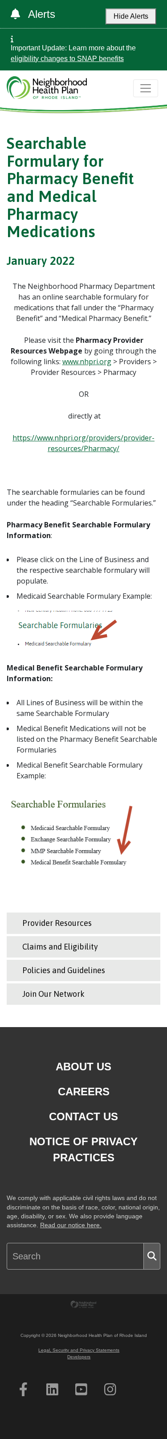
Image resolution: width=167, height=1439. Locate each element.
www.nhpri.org (86, 361)
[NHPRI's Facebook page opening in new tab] (23, 1389)
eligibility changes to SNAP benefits (67, 58)
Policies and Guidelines (63, 970)
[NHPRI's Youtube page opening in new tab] (81, 1389)
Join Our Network (53, 994)
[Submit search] (151, 1256)
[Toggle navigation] (145, 88)
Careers (84, 1091)
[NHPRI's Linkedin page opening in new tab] (52, 1389)
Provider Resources (57, 923)
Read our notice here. (71, 1225)
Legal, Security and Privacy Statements (78, 1350)
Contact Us (83, 1116)
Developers (78, 1356)
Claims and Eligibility (60, 946)
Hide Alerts (131, 16)
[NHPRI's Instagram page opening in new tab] (110, 1389)
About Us (83, 1067)
